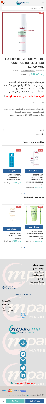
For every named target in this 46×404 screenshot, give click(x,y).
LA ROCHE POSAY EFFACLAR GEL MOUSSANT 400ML (14, 177)
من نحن (41, 278)
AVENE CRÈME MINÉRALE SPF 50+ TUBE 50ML (14, 236)
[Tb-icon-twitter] (23, 368)
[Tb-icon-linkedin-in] (23, 375)
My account (6, 308)
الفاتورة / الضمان (37, 275)
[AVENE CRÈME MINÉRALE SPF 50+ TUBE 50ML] (12, 216)
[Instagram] (23, 361)
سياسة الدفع (39, 272)
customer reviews (28, 70)
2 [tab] (21, 193)
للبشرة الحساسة (38, 112)
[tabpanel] (34, 169)
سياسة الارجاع (38, 265)
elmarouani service (13, 395)
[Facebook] (23, 354)
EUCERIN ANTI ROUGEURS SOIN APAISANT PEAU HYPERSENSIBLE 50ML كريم (34, 179)
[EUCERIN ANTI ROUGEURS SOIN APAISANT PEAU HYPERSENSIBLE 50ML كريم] (34, 158)
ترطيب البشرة (20, 109)
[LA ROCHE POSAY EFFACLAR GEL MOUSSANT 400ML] (12, 158)
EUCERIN (28, 115)
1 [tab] (24, 193)
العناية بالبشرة (30, 109)
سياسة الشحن (38, 268)
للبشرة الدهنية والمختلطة (23, 112)
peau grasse (20, 115)
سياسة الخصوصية (37, 282)
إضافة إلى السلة (35, 401)
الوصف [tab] (41, 130)
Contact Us (6, 301)
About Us (5, 304)
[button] (3, 2)
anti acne (36, 115)
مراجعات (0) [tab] (40, 134)
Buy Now (15, 401)
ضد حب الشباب (9, 109)
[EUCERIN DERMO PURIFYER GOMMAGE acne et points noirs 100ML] (34, 215)
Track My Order (8, 311)
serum (12, 115)
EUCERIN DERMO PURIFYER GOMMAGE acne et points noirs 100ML (35, 235)
